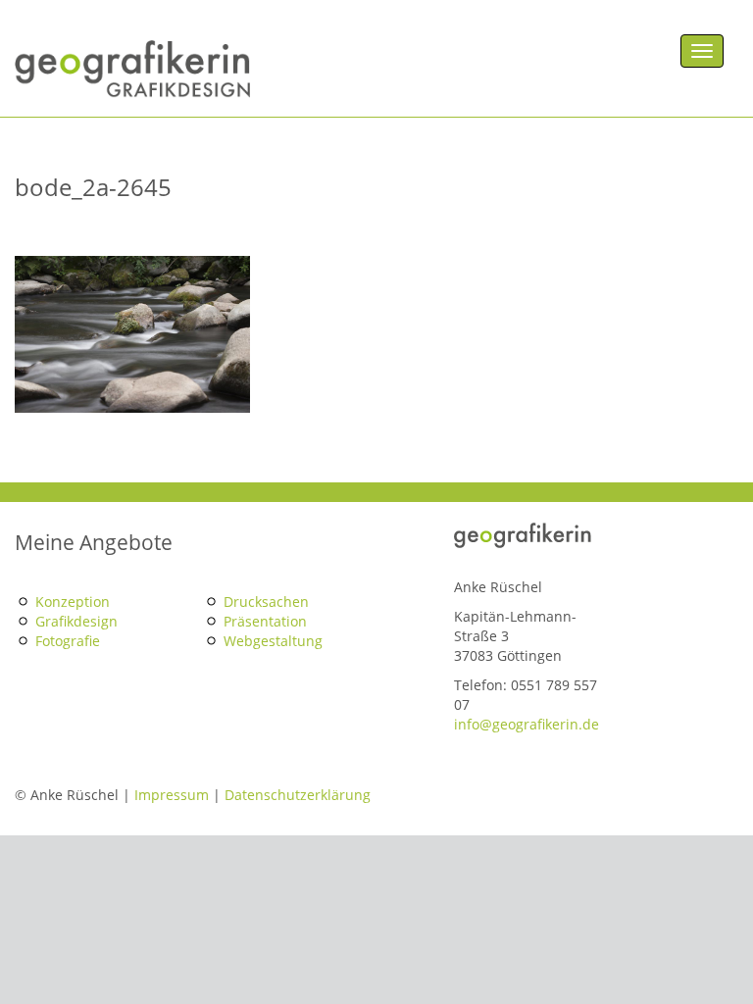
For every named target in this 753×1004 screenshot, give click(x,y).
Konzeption (72, 601)
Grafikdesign (76, 621)
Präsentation (265, 621)
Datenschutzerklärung (298, 794)
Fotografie (67, 640)
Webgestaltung (273, 640)
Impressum (171, 794)
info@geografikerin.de (526, 724)
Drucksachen (266, 601)
